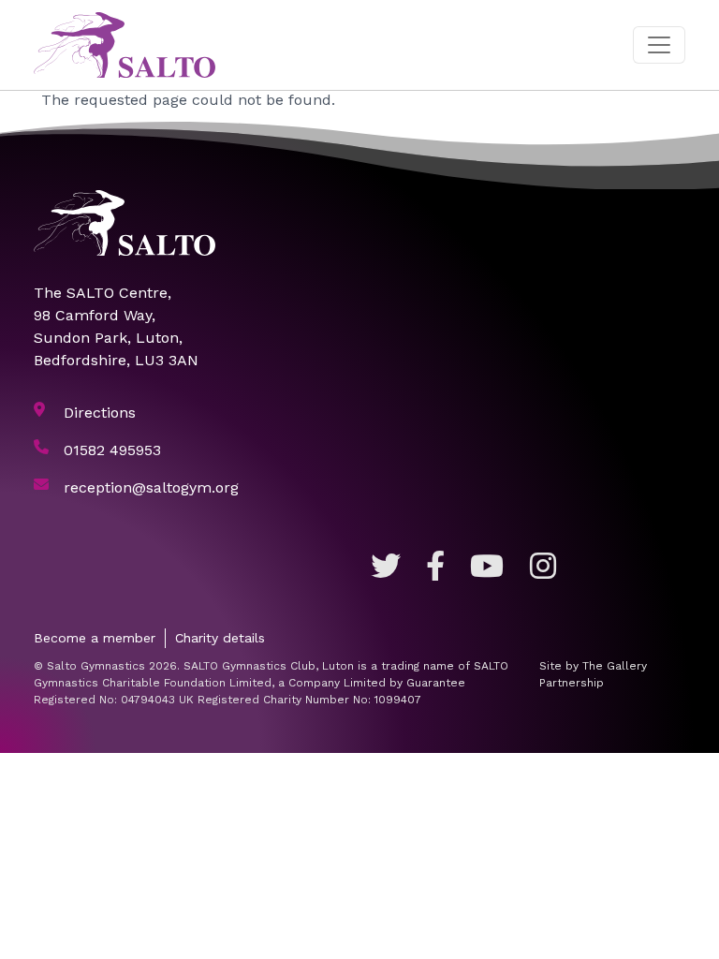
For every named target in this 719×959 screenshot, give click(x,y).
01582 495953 (112, 450)
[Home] (132, 45)
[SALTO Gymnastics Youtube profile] (487, 566)
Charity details (220, 637)
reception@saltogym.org (151, 487)
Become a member (94, 637)
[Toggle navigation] (659, 45)
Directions (100, 412)
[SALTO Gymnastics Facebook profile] (435, 566)
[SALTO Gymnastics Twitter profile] (386, 566)
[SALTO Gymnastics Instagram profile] (543, 566)
